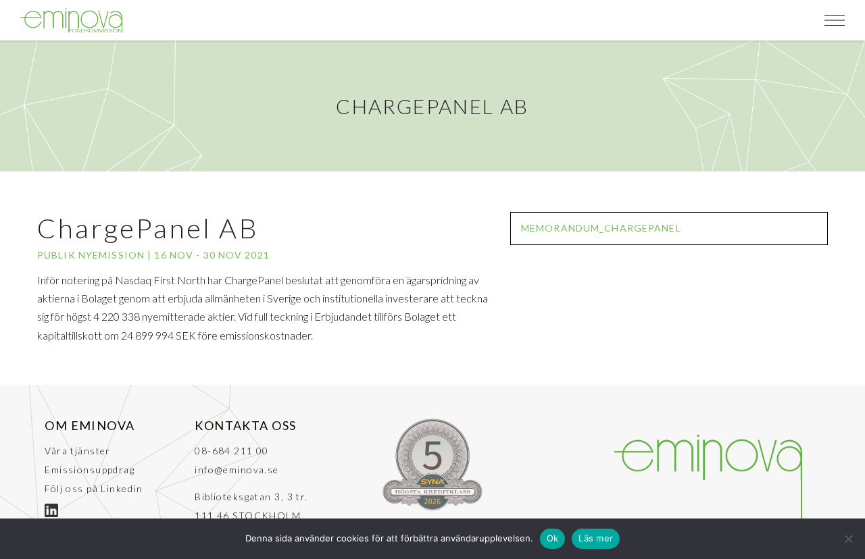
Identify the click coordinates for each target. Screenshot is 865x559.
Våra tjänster (78, 450)
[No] (848, 538)
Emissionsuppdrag (89, 469)
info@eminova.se (237, 469)
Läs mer (595, 538)
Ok (553, 538)
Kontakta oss (245, 425)
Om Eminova (89, 425)
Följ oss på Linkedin (94, 488)
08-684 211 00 (232, 450)
